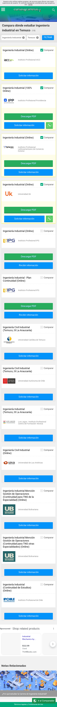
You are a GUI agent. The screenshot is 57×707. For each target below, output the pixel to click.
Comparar (49, 50)
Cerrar (30, 5)
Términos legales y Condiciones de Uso (28, 704)
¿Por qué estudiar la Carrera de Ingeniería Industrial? (24, 694)
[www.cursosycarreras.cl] (29, 9)
